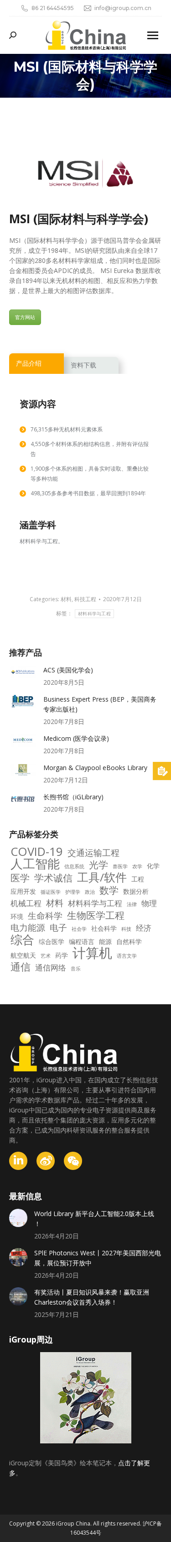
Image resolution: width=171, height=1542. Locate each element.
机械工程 (25, 903)
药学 (61, 955)
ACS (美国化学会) (68, 670)
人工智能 (35, 864)
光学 (98, 865)
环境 (16, 916)
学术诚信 (53, 878)
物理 (149, 903)
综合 (22, 940)
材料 (66, 599)
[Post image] (22, 672)
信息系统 (74, 866)
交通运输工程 (93, 853)
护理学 (72, 892)
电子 (58, 928)
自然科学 (129, 941)
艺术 (46, 956)
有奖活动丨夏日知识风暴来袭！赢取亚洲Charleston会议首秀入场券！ (91, 1297)
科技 (126, 929)
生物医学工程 (95, 915)
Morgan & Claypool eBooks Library (95, 767)
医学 (20, 878)
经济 (143, 928)
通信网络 (50, 968)
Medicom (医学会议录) (76, 738)
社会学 (79, 929)
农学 (137, 866)
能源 (105, 941)
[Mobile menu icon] (153, 35)
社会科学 (104, 928)
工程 (137, 879)
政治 (90, 892)
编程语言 (81, 941)
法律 (132, 904)
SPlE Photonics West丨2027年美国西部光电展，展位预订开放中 (97, 1257)
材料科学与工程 (94, 613)
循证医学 (51, 892)
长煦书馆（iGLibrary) (73, 796)
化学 (153, 865)
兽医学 (120, 866)
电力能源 (27, 928)
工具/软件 (102, 877)
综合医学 (51, 941)
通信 (20, 967)
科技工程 (85, 599)
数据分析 (136, 891)
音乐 (76, 968)
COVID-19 (36, 852)
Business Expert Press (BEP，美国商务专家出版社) (99, 704)
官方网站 (25, 317)
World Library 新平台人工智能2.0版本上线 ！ (94, 1218)
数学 (109, 890)
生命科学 (45, 916)
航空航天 (23, 955)
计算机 (92, 953)
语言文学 (127, 956)
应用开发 (23, 891)
